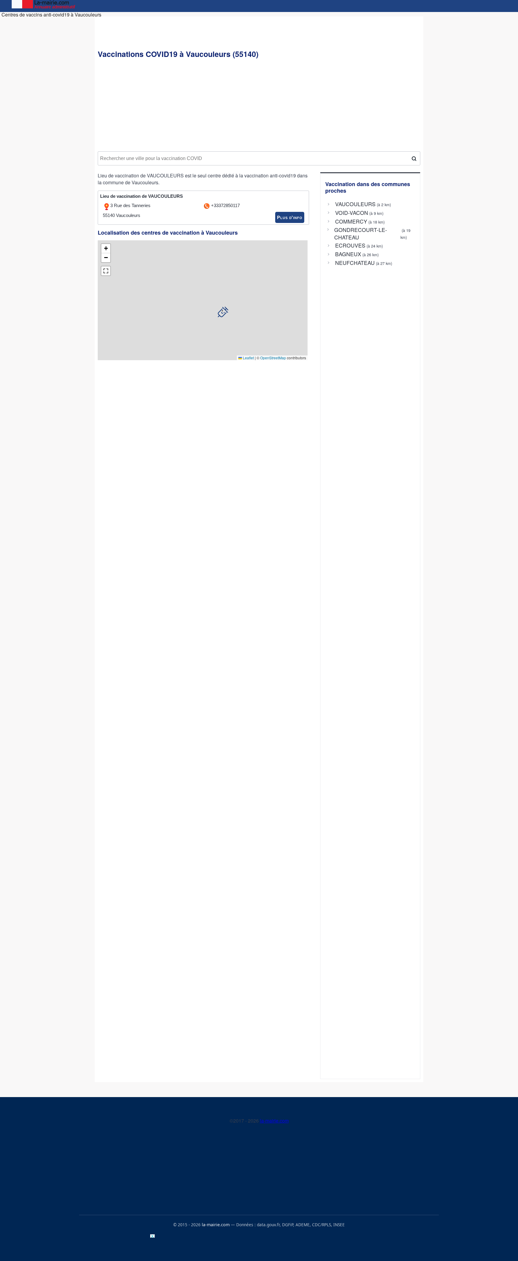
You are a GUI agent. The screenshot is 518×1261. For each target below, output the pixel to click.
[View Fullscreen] (105, 270)
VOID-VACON (351, 212)
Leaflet (248, 357)
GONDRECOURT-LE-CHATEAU (360, 233)
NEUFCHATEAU (355, 262)
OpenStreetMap (273, 357)
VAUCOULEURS (355, 204)
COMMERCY (351, 221)
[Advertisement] (259, 105)
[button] (223, 312)
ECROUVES (350, 245)
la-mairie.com (274, 1120)
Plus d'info (289, 217)
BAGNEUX (348, 254)
